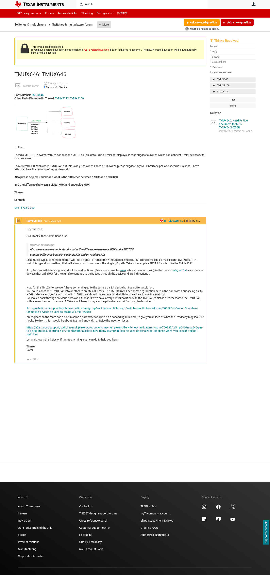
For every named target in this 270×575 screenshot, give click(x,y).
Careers (22, 513)
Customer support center (94, 527)
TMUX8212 (62, 98)
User (254, 4)
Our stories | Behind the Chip (35, 527)
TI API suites (148, 506)
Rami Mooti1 (34, 220)
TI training (87, 13)
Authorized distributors (155, 534)
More (105, 24)
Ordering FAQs (149, 527)
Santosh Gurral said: (42, 245)
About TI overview (29, 506)
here (123, 270)
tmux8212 (222, 91)
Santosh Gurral (30, 85)
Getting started (105, 13)
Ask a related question (203, 22)
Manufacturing (27, 549)
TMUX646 (222, 79)
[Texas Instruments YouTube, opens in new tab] (232, 520)
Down (37, 360)
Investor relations (28, 542)
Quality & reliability (90, 542)
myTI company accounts (156, 513)
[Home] (42, 4)
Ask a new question (239, 22)
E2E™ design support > (28, 13)
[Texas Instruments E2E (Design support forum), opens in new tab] (218, 520)
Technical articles (67, 13)
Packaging (85, 534)
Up (28, 360)
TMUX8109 (223, 85)
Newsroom (24, 520)
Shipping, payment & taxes (157, 520)
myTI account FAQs (91, 549)
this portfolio (180, 270)
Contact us (86, 506)
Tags (233, 99)
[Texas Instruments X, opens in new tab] (232, 508)
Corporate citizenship (31, 556)
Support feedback (266, 532)
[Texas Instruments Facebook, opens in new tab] (218, 508)
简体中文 (122, 13)
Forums (49, 13)
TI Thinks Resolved (225, 41)
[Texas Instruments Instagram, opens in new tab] (204, 508)
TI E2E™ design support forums (98, 513)
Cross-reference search (93, 520)
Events (22, 534)
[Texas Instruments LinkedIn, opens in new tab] (204, 520)
